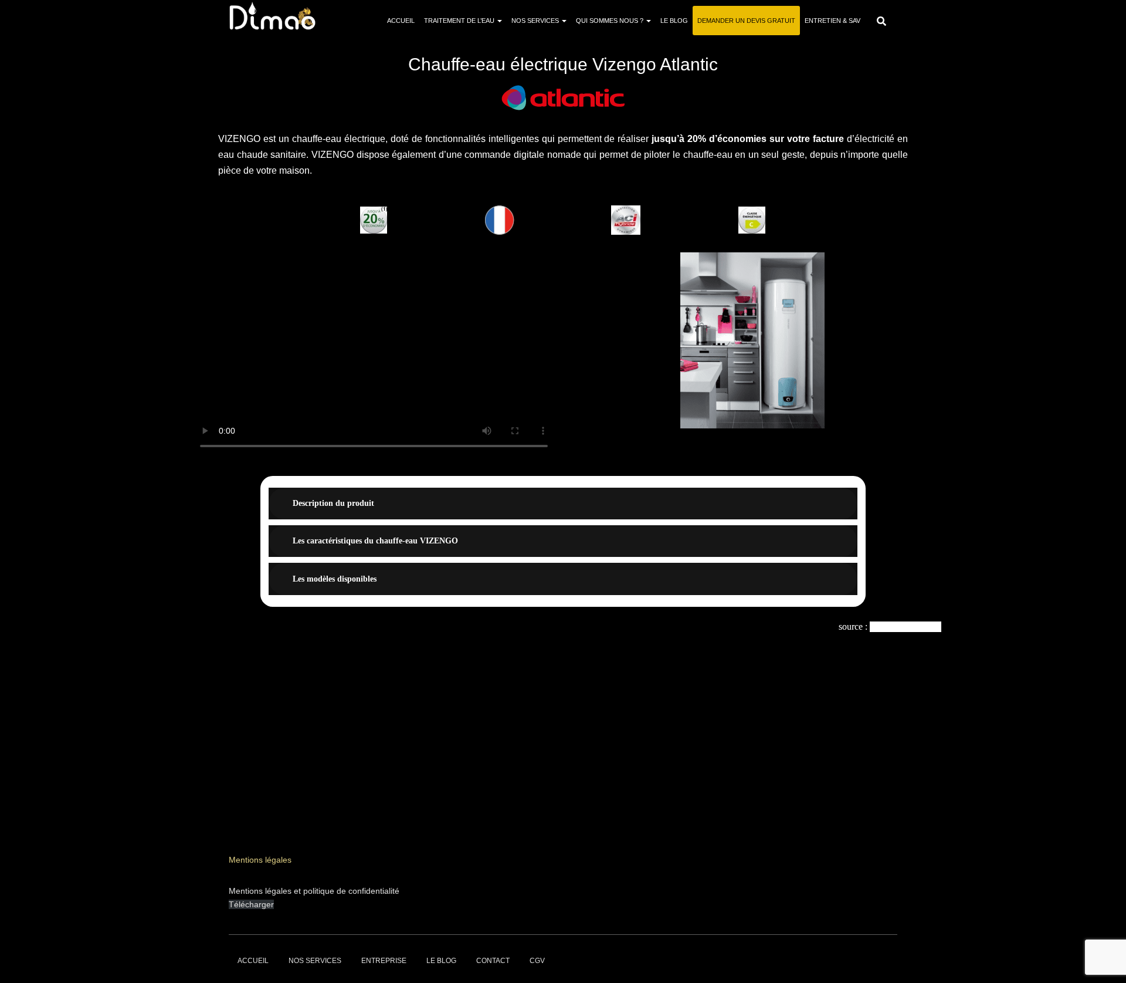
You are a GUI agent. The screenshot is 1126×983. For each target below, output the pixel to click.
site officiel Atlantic (905, 626)
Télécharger (251, 904)
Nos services (536, 20)
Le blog (674, 20)
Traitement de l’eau (460, 20)
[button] (580, 340)
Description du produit (333, 503)
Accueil (401, 20)
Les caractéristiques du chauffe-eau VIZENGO (375, 540)
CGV (537, 961)
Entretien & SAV (832, 20)
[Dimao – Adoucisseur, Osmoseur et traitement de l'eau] (272, 16)
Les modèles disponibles (335, 579)
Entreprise (383, 961)
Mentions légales (260, 859)
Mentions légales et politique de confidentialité (314, 891)
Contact (493, 961)
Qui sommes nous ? (610, 20)
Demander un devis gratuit (746, 20)
